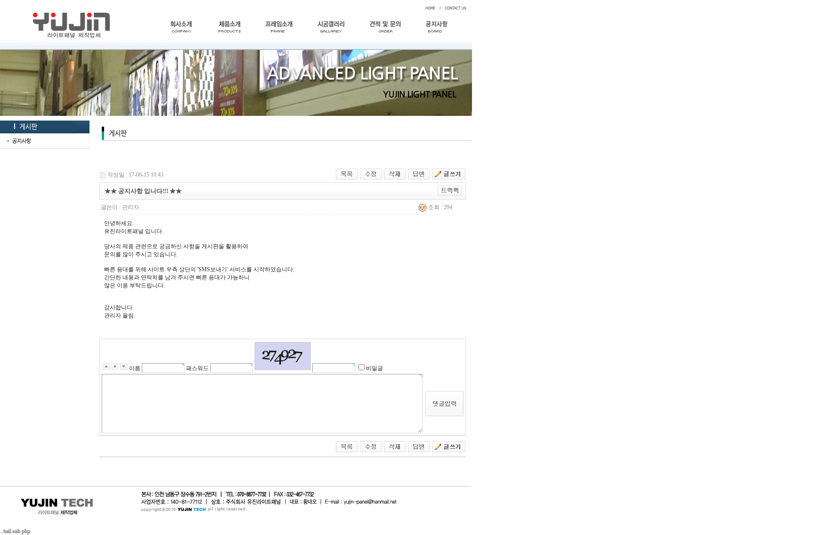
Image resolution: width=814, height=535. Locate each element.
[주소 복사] (450, 190)
